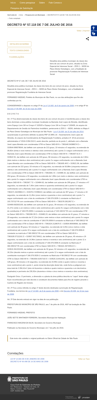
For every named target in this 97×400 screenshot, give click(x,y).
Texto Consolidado (19, 50)
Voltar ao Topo (84, 359)
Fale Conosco (55, 3)
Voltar (79, 31)
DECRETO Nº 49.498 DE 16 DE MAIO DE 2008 (29, 362)
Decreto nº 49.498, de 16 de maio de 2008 (24, 109)
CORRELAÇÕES (17, 57)
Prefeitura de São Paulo (17, 378)
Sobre (42, 3)
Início (13, 3)
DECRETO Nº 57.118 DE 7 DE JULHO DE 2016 (63, 15)
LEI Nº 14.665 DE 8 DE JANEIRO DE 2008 (27, 359)
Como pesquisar (27, 3)
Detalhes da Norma (19, 44)
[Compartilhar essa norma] (87, 40)
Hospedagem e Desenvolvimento (78, 397)
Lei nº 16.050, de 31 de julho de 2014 (68, 132)
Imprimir (86, 31)
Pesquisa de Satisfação (21, 8)
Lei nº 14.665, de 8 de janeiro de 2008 (58, 106)
